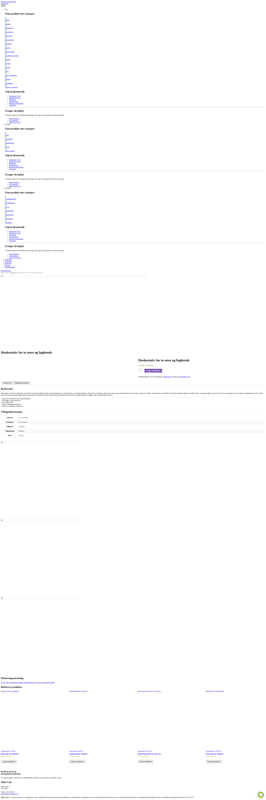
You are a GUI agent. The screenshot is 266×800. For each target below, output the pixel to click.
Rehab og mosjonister (16, 103)
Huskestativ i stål (184, 377)
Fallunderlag (9, 28)
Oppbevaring (9, 211)
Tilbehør (7, 79)
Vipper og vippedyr (11, 87)
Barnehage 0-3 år (14, 96)
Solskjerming (9, 215)
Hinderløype (9, 32)
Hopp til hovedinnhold (8, 2)
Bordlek (7, 24)
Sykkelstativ (9, 219)
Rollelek (7, 63)
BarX (7, 135)
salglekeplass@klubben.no (9, 794)
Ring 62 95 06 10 (15, 122)
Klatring (7, 48)
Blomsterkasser (10, 203)
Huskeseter (8, 36)
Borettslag (12, 100)
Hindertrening (9, 143)
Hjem (2, 272)
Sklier (7, 71)
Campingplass (13, 102)
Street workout (10, 151)
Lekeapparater (9, 52)
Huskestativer (9, 40)
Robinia (7, 60)
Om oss (7, 265)
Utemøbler (8, 223)
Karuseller (8, 44)
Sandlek (7, 67)
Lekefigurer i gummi (11, 56)
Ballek (7, 20)
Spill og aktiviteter (11, 75)
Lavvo (7, 207)
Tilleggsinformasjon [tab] (21, 383)
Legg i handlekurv (153, 371)
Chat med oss (13, 120)
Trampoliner (9, 83)
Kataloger (8, 263)
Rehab (7, 147)
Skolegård (12, 105)
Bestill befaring (14, 119)
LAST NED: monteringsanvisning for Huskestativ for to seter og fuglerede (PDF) (27, 682)
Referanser (8, 260)
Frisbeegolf (8, 139)
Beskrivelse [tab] (8, 383)
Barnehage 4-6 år (14, 98)
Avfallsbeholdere (10, 199)
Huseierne (8, 261)
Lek (7, 272)
